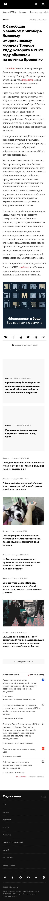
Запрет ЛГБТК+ (9, 11)
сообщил (12, 69)
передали (27, 80)
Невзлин (22, 11)
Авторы (6, 811)
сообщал (24, 267)
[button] (43, 4)
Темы (5, 804)
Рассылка (7, 834)
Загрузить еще (23, 662)
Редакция (7, 819)
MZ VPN (6, 849)
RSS (6, 827)
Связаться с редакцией (26, 345)
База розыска (9, 864)
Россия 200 (8, 857)
